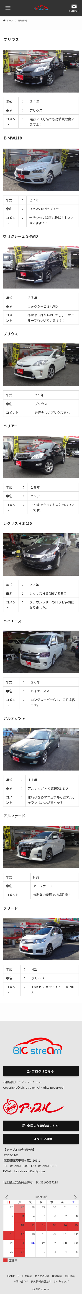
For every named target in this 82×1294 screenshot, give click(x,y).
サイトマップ (61, 1281)
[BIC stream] (41, 8)
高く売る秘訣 (42, 1276)
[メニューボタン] (8, 8)
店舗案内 (57, 1276)
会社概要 (70, 1276)
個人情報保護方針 (41, 1281)
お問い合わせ (20, 1281)
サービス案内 (24, 1276)
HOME (11, 1276)
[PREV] (7, 1197)
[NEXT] (74, 1197)
